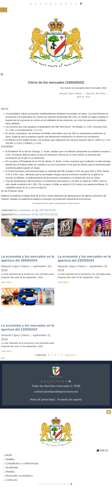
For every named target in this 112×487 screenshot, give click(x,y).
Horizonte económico (19, 475)
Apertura (90, 93)
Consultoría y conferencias (21, 463)
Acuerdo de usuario (69, 399)
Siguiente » (71, 355)
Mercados (100, 93)
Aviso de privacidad (42, 399)
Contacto (11, 480)
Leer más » (7, 282)
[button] (2, 74)
